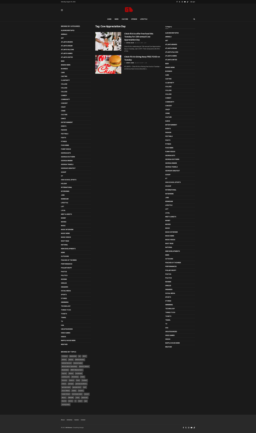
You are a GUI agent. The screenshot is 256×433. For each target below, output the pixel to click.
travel (80, 401)
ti (75, 401)
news (77, 397)
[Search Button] (194, 19)
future (64, 383)
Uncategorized (67, 329)
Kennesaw (64, 199)
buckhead (79, 373)
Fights (63, 137)
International (66, 187)
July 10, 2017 (140, 63)
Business (64, 69)
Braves (71, 373)
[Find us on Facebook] (183, 427)
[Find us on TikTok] (187, 2)
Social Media (66, 291)
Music (63, 225)
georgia (70, 383)
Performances (66, 264)
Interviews (65, 191)
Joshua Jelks (130, 42)
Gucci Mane (66, 390)
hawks (74, 390)
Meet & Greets (66, 214)
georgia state (66, 387)
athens (64, 359)
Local (63, 210)
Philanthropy (66, 268)
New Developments (68, 249)
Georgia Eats (66, 153)
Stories (64, 298)
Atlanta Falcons (67, 49)
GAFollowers (68, 427)
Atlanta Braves (67, 42)
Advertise (69, 420)
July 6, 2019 (139, 42)
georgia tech (77, 387)
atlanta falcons (66, 363)
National (64, 245)
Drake (82, 376)
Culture (125, 19)
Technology (65, 306)
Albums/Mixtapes (67, 30)
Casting (64, 76)
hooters (80, 390)
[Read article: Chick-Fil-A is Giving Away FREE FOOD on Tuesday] (108, 64)
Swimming (64, 302)
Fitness (64, 141)
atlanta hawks (78, 363)
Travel (63, 317)
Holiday (64, 183)
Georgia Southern (68, 157)
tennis (70, 401)
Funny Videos (66, 149)
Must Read (65, 241)
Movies (63, 222)
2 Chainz (64, 356)
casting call (65, 376)
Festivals (64, 134)
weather (64, 344)
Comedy (64, 95)
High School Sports (68, 180)
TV (62, 321)
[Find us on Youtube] (185, 2)
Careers (76, 420)
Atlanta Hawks (66, 53)
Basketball (65, 370)
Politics (64, 275)
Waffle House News (68, 340)
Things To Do (66, 310)
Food (78, 380)
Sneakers (64, 287)
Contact (83, 420)
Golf (84, 387)
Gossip (63, 172)
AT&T (84, 356)
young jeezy (66, 404)
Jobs (63, 195)
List (62, 206)
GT (62, 176)
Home (109, 19)
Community (65, 99)
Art (62, 38)
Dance (63, 118)
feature (71, 380)
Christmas (75, 376)
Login (193, 2)
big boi (64, 373)
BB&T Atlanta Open (77, 370)
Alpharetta (73, 356)
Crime (63, 111)
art (79, 356)
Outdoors (65, 256)
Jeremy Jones (130, 63)
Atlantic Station (84, 366)
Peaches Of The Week (69, 260)
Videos (63, 337)
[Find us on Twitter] (179, 2)
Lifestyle (143, 19)
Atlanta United (67, 57)
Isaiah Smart (66, 394)
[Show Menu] (62, 10)
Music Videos (66, 237)
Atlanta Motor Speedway (69, 366)
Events (63, 126)
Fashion (64, 130)
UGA (62, 325)
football (84, 380)
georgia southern (81, 383)
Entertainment (67, 122)
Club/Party (65, 80)
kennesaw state (77, 394)
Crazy (63, 107)
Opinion (134, 19)
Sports (64, 294)
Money (63, 218)
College (64, 84)
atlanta (71, 359)
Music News (65, 233)
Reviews (64, 279)
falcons (64, 380)
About (63, 420)
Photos (64, 271)
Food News (65, 145)
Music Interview (67, 229)
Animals (64, 34)
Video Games (65, 333)
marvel (86, 394)
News (116, 19)
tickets (64, 314)
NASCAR (70, 397)
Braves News (65, 65)
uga (85, 401)
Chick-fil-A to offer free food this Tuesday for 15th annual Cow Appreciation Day (138, 36)
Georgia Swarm (66, 160)
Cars (63, 72)
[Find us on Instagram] (182, 2)
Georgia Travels (67, 164)
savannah (85, 397)
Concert (64, 103)
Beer (62, 61)
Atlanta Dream (66, 46)
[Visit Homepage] (129, 10)
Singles (64, 283)
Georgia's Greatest (68, 168)
